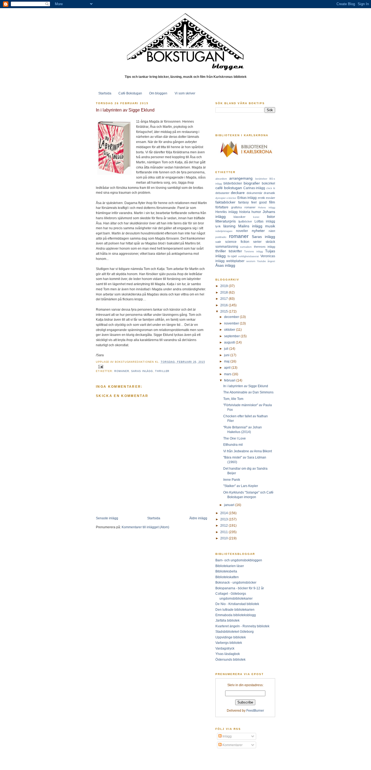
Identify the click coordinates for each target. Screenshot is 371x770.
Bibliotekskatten (227, 577)
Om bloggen (158, 93)
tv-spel (232, 256)
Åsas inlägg (225, 265)
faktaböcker (225, 202)
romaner (121, 371)
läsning (229, 226)
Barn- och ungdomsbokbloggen (238, 560)
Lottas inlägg (264, 221)
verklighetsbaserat (248, 256)
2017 (224, 298)
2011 (224, 532)
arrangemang (241, 178)
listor (271, 216)
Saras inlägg (142, 371)
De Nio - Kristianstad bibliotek (237, 604)
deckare (238, 192)
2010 (224, 538)
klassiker (240, 216)
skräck (270, 241)
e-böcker (231, 198)
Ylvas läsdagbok (227, 654)
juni (227, 355)
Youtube (261, 261)
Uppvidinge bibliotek (230, 637)
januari (229, 505)
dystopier (220, 198)
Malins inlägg (250, 226)
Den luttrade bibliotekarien (234, 609)
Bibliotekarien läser (229, 566)
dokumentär (254, 193)
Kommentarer (232, 745)
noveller (242, 231)
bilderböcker (233, 183)
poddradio (220, 237)
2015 (224, 311)
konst (256, 217)
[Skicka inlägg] (100, 366)
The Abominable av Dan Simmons (248, 392)
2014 (224, 513)
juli (226, 348)
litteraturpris (225, 221)
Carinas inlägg (254, 188)
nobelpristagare (223, 231)
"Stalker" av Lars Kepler (240, 486)
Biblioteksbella (226, 571)
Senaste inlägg (107, 518)
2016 (224, 305)
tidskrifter (235, 251)
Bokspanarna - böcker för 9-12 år (239, 588)
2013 (224, 519)
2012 (224, 525)
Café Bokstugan (130, 93)
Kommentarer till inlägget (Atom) (145, 527)
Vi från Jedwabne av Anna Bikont (247, 451)
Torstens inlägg (253, 251)
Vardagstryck (224, 648)
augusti (230, 342)
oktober (230, 329)
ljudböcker (245, 221)
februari (230, 380)
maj (227, 361)
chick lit (270, 188)
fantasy (243, 202)
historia (244, 212)
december (232, 317)
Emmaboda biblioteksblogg (235, 615)
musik (270, 226)
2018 (224, 292)
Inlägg (227, 736)
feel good (259, 202)
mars (228, 374)
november (232, 323)
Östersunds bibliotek (230, 659)
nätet (272, 231)
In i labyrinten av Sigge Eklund (125, 109)
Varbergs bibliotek (228, 642)
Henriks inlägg (226, 212)
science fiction (237, 241)
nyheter (258, 230)
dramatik (269, 193)
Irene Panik (231, 479)
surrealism (246, 247)
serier (257, 241)
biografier (252, 183)
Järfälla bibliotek (227, 620)
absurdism (221, 178)
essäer (270, 197)
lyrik (218, 226)
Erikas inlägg (247, 197)
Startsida (104, 93)
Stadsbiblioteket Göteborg (234, 631)
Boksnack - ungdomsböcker (235, 582)
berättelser (261, 178)
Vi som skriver (185, 93)
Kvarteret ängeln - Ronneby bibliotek (242, 626)
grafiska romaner (243, 207)
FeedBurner (255, 710)
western (250, 261)
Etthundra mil (233, 444)
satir (218, 241)
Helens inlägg (266, 207)
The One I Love (234, 438)
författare (221, 207)
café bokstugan (228, 188)
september (232, 336)
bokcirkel (268, 183)
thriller (162, 371)
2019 (224, 286)
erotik (261, 197)
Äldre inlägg (198, 518)
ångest (271, 261)
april (227, 367)
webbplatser (235, 261)
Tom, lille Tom (233, 398)
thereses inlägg (264, 246)
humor (256, 212)
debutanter (222, 193)
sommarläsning (226, 246)
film (272, 202)
